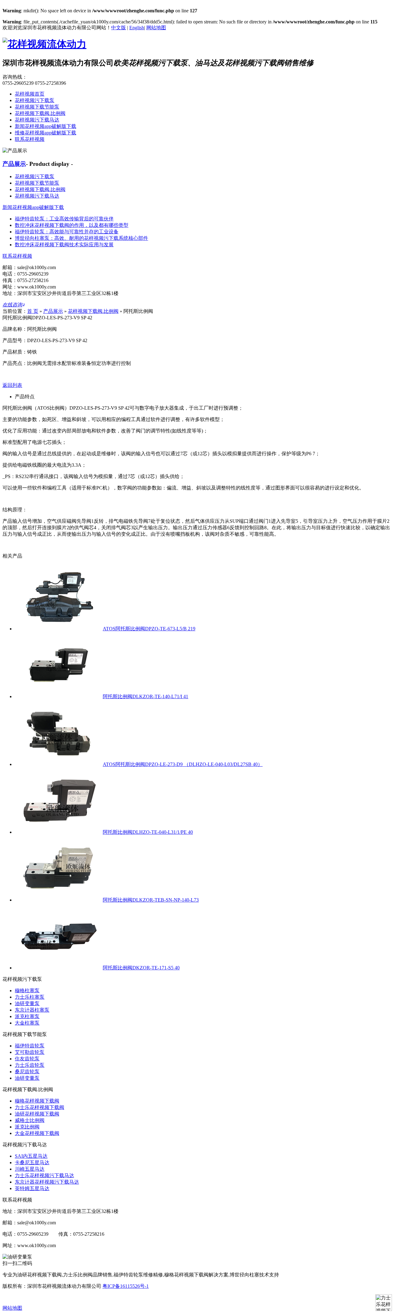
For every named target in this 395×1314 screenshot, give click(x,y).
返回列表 (12, 385)
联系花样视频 (29, 139)
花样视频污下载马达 (37, 119)
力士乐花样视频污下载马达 (44, 1175)
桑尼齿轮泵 (27, 1071)
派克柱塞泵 (27, 1016)
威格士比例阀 (29, 1120)
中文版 (118, 27)
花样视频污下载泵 (34, 100)
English (136, 27)
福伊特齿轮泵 (29, 1045)
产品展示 (14, 164)
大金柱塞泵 (27, 1022)
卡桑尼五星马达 (32, 1162)
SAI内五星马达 (31, 1156)
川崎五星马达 (29, 1169)
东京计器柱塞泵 (32, 1010)
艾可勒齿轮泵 (29, 1052)
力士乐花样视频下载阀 (39, 1107)
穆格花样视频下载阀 (37, 1100)
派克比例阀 (27, 1126)
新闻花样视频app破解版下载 (45, 126)
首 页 (32, 311)
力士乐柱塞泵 (29, 997)
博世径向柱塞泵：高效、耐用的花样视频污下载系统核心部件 (81, 238)
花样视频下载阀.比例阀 (40, 113)
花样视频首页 (29, 93)
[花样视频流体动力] (44, 44)
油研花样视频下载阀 (37, 1113)
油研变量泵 (27, 1003)
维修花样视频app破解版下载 (45, 132)
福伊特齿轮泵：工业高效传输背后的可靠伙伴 (64, 218)
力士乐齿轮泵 (29, 1065)
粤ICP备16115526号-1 (125, 1286)
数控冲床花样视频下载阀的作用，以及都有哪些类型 (71, 225)
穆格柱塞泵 (27, 990)
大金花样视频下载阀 (37, 1133)
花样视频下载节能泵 (37, 106)
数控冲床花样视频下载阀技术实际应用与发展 (64, 244)
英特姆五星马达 (32, 1188)
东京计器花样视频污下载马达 (47, 1182)
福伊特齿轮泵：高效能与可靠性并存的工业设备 (66, 231)
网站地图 (156, 27)
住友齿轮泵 (27, 1058)
